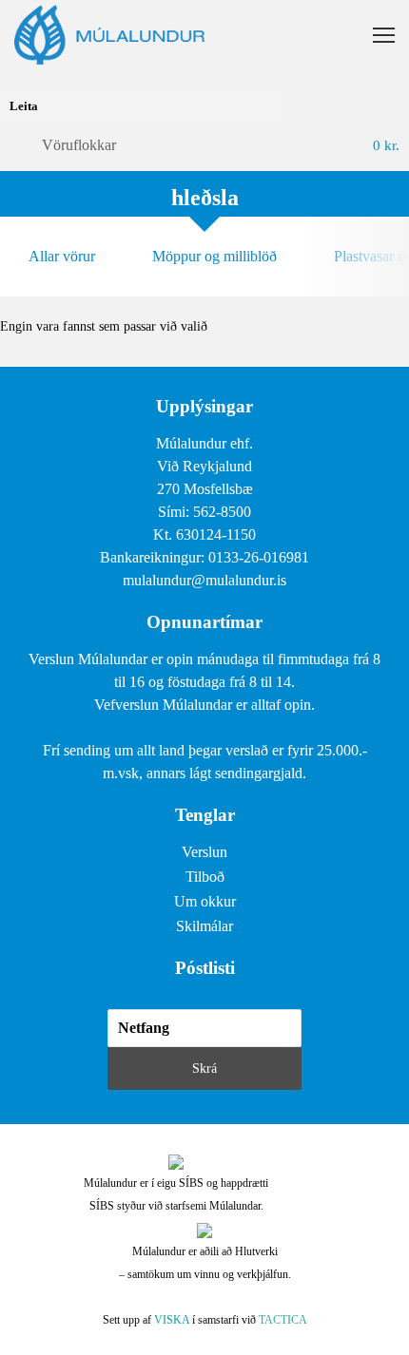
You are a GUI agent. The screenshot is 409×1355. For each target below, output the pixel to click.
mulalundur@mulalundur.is (204, 580)
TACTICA (283, 1319)
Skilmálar (204, 926)
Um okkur (205, 901)
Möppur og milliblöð (214, 256)
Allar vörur (62, 256)
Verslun (204, 852)
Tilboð (204, 876)
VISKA (171, 1319)
